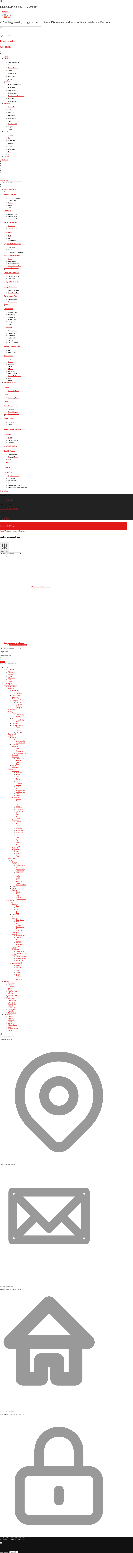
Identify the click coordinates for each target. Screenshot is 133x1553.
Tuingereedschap (21, 953)
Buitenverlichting (21, 958)
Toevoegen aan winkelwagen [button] (18, 645)
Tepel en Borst (12, 992)
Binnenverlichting (21, 956)
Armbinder (11, 669)
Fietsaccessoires (20, 743)
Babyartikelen (9, 419)
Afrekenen (5, 46)
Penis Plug (11, 1011)
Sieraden (18, 785)
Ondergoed (19, 772)
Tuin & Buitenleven (10, 222)
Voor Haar (7, 981)
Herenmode (8, 327)
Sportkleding (19, 811)
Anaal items (11, 983)
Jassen (17, 804)
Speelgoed (7, 434)
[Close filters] (1, 1034)
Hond (17, 906)
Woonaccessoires (10, 194)
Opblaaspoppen (12, 1009)
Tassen (18, 795)
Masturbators (12, 1007)
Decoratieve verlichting (19, 961)
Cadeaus (7, 467)
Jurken (18, 806)
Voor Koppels (8, 1014)
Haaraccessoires (20, 935)
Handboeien (11, 672)
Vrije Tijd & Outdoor (11, 859)
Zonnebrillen (19, 732)
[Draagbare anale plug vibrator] (45, 600)
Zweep (10, 681)
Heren (6, 394)
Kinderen (7, 401)
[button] (66, 52)
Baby (17, 851)
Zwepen (10, 1030)
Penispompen (12, 1013)
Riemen (18, 781)
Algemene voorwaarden (18, 1537)
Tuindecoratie (20, 951)
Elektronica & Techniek (12, 735)
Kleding (10, 769)
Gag (9, 671)
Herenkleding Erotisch (12, 1005)
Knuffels (18, 706)
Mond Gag (11, 1020)
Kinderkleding (16, 699)
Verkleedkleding (21, 885)
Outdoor (18, 897)
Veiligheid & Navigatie (11, 282)
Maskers (10, 674)
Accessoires (8, 356)
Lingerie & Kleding (11, 987)
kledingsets (19, 807)
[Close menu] (1, 1)
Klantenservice (7, 41)
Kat (17, 907)
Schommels (11, 1023)
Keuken (18, 972)
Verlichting (7, 211)
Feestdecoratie (20, 871)
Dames (6, 387)
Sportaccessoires (21, 899)
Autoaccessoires (21, 741)
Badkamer (19, 965)
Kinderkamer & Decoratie (12, 429)
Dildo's (10, 985)
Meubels (10, 1018)
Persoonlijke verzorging (12, 255)
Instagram (7, 519)
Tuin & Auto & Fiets (10, 296)
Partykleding (19, 809)
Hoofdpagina (8, 683)
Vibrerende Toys (13, 995)
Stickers (18, 883)
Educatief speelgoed (19, 703)
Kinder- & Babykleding (12, 347)
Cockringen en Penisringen (12, 1001)
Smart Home (17, 763)
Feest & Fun (8, 472)
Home (2, 531)
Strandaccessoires (10, 406)
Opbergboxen (20, 920)
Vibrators (10, 993)
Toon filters (4, 551)
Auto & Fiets (14, 738)
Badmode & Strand (11, 710)
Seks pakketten (12, 1025)
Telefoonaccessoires (22, 753)
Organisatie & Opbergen (12, 244)
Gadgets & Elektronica (11, 273)
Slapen (18, 692)
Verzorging (19, 693)
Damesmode (8, 309)
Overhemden (20, 830)
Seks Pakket (11, 678)
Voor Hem (7, 997)
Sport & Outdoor (9, 451)
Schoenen (19, 783)
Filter (2, 662)
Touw (9, 679)
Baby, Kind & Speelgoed (12, 687)
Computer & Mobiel (10, 287)
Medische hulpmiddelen (20, 943)
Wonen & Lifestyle (11, 901)
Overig (6, 462)
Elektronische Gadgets (20, 759)
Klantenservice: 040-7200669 (9, 509)
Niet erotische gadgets (10, 685)
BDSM (6, 667)
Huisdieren (7, 232)
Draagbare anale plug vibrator (14, 643)
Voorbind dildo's (13, 1028)
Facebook (7, 518)
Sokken (18, 793)
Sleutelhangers (20, 792)
